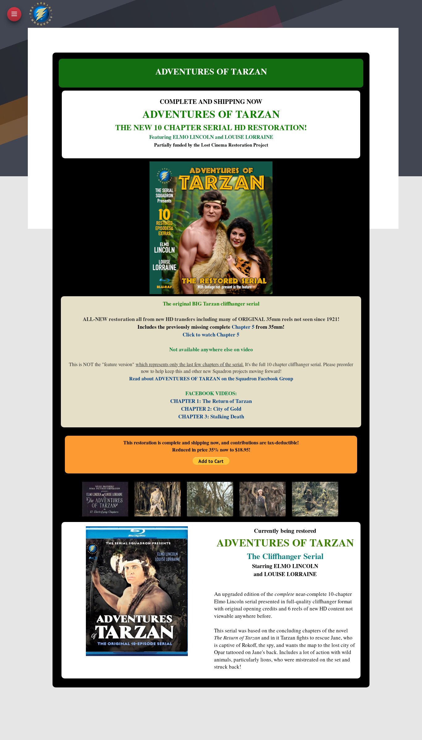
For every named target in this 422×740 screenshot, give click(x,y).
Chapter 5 (243, 327)
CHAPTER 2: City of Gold (211, 409)
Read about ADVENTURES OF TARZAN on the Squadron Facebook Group (211, 378)
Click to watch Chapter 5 (211, 334)
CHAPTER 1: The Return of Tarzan (211, 401)
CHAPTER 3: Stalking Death (211, 416)
